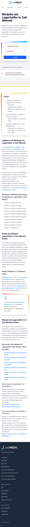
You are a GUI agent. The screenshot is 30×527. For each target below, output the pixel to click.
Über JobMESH (5, 508)
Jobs (26, 7)
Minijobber (5, 277)
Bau (2, 487)
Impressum (4, 511)
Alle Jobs (4, 463)
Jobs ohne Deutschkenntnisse (10, 473)
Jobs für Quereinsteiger (8, 476)
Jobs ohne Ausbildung (7, 470)
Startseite (4, 460)
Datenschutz (5, 514)
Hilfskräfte (4, 493)
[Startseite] (2, 7)
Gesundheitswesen (7, 288)
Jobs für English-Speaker (8, 479)
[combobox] (15, 51)
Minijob (19, 7)
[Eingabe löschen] (24, 46)
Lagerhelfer (10, 7)
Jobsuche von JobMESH (13, 147)
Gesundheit (4, 496)
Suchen (15, 57)
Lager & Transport (6, 500)
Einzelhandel (20, 286)
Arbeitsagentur (5, 466)
